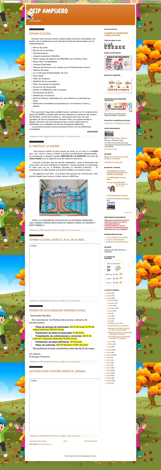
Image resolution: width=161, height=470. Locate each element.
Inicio (65, 441)
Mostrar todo (128, 212)
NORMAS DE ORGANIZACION (117, 242)
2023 (109, 298)
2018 (108, 357)
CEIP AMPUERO (48, 11)
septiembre (112, 308)
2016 (108, 362)
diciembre (111, 300)
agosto (110, 311)
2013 (108, 370)
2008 (109, 383)
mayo (110, 318)
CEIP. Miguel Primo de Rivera (117, 138)
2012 (108, 373)
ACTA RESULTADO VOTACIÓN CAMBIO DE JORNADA (57, 371)
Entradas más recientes (38, 441)
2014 (108, 368)
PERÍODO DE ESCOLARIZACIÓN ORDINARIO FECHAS (57, 310)
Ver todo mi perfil (110, 149)
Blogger (93, 456)
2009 (109, 380)
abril (109, 321)
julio (109, 313)
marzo (110, 341)
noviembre (112, 303)
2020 (109, 355)
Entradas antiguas (90, 441)
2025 (109, 293)
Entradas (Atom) (45, 444)
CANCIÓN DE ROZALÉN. (113, 162)
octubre (111, 305)
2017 (108, 360)
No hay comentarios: (73, 136)
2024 (109, 296)
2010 (108, 378)
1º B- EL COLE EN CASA (116, 182)
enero (110, 346)
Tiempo (109, 263)
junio (110, 316)
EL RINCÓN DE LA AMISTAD (44, 146)
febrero (110, 344)
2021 (108, 352)
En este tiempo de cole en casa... (122, 185)
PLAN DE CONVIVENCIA (115, 240)
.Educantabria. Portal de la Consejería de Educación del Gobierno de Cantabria (117, 172)
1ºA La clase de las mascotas (117, 195)
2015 (108, 365)
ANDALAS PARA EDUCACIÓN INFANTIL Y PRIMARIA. (116, 158)
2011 (108, 375)
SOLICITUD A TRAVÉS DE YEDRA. (117, 123)
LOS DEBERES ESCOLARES (117, 237)
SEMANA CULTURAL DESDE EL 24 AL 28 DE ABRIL (57, 240)
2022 (109, 350)
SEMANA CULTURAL (40, 34)
